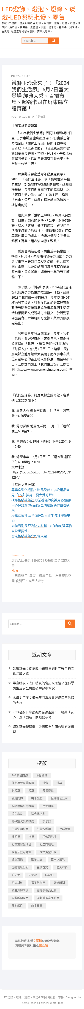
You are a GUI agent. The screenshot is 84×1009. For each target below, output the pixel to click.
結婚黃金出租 (48, 852)
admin (26, 116)
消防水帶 (17, 813)
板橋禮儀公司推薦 (23, 806)
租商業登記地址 (21, 844)
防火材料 (62, 867)
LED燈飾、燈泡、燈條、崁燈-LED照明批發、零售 (38, 13)
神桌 (31, 836)
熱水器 (46, 821)
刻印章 (16, 790)
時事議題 (36, 798)
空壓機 (37, 941)
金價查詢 (42, 867)
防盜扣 (49, 875)
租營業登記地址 (21, 852)
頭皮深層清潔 (20, 890)
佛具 (59, 782)
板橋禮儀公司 (59, 798)
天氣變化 (48, 790)
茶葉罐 (43, 945)
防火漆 (32, 875)
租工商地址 (47, 844)
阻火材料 (17, 882)
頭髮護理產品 (20, 898)
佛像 (45, 782)
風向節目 (17, 905)
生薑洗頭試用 (20, 829)
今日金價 (41, 775)
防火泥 (16, 875)
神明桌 (16, 836)
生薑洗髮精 (44, 829)
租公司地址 (49, 836)
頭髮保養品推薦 (46, 890)
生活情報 (40, 116)
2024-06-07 (22, 76)
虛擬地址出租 (20, 867)
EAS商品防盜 (20, 775)
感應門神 (17, 798)
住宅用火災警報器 (23, 782)
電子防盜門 (38, 882)
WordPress (57, 1003)
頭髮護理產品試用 (48, 898)
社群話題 (64, 829)
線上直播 (17, 859)
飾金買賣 (36, 905)
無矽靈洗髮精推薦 (23, 821)
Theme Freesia (29, 1003)
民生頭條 (48, 806)
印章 (31, 790)
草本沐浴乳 (58, 859)
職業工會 (36, 859)
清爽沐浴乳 (38, 813)
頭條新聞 (59, 882)
